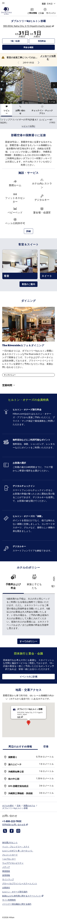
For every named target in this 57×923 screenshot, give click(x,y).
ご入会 (41, 13)
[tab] (6, 110)
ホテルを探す (8, 805)
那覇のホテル (29, 805)
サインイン (51, 13)
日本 (19, 805)
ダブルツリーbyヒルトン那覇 (15, 808)
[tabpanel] (28, 123)
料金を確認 (38, 47)
